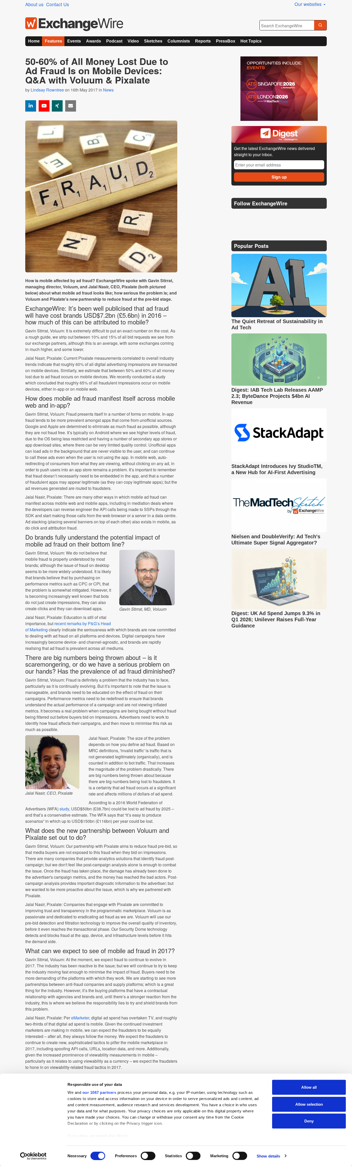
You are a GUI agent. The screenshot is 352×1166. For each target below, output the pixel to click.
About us (34, 4)
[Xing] (57, 106)
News (108, 90)
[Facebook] (261, 216)
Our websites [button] (309, 4)
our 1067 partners (99, 1092)
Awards (93, 41)
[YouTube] (44, 106)
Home (34, 41)
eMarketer (80, 1018)
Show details (268, 1156)
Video (133, 41)
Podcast (114, 41)
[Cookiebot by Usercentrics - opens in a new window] (33, 1156)
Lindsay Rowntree (47, 90)
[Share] (30, 106)
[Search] (320, 25)
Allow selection (309, 1104)
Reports (203, 41)
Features (53, 41)
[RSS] (285, 216)
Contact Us (57, 4)
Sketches (153, 41)
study (64, 809)
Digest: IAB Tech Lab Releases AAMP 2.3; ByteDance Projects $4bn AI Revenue (277, 396)
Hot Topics (251, 41)
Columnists (178, 41)
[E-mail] (70, 106)
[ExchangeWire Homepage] (74, 24)
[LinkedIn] (273, 216)
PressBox (225, 41)
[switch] (148, 1156)
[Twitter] (249, 216)
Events (74, 41)
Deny (309, 1121)
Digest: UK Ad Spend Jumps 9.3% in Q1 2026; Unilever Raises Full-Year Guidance (275, 619)
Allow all (309, 1087)
